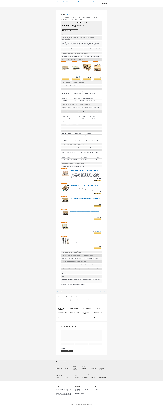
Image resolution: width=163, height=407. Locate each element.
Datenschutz (97, 390)
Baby (58, 1)
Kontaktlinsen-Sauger (86, 374)
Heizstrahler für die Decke (75, 304)
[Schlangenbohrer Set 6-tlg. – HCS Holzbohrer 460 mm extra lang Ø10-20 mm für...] (65, 188)
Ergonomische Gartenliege (61, 317)
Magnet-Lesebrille (94, 374)
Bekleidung (67, 1)
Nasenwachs (67, 374)
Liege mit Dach (97, 308)
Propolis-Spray (75, 377)
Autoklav (66, 377)
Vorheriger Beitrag (60, 291)
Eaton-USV (67, 368)
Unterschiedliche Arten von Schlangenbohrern (70, 29)
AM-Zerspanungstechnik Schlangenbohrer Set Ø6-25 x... (97, 74)
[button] (104, 3)
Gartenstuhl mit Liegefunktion (85, 313)
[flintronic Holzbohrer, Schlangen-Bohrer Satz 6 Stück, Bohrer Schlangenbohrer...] (65, 240)
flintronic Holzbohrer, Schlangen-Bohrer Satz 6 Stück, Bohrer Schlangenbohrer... (84, 238)
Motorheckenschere (102, 377)
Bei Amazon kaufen (76, 79)
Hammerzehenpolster (103, 371)
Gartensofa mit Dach (74, 312)
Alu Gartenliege (85, 316)
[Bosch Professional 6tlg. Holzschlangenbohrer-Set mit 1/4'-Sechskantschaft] (65, 227)
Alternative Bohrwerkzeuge (66, 30)
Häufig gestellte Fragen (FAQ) (67, 33)
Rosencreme (93, 371)
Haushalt (86, 1)
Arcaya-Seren (84, 371)
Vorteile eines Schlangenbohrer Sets (68, 27)
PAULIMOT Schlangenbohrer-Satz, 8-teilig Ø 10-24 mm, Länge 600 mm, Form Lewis (85, 198)
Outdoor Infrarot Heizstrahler (61, 309)
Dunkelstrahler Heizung (98, 299)
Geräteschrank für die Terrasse (98, 317)
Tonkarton (84, 368)
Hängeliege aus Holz (98, 312)
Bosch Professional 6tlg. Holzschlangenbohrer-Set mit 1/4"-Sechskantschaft (84, 224)
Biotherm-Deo (101, 374)
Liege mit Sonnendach (62, 312)
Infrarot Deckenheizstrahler (98, 304)
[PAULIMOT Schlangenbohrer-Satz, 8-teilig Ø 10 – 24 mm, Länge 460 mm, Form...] (65, 213)
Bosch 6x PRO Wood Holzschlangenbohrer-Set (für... (76, 74)
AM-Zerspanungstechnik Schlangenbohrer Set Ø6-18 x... (86, 74)
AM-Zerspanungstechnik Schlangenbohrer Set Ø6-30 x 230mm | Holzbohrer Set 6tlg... (84, 171)
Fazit (62, 34)
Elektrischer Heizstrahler (63, 304)
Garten (82, 1)
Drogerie (72, 1)
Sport (90, 1)
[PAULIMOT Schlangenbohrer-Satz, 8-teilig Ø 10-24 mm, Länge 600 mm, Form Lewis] (65, 200)
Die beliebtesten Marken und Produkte (68, 31)
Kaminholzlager (61, 299)
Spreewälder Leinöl (59, 368)
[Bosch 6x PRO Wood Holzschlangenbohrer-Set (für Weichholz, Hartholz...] (76, 68)
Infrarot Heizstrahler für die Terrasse (87, 304)
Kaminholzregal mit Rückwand (74, 300)
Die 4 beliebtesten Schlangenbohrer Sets (69, 26)
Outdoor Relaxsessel (86, 308)
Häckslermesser (84, 377)
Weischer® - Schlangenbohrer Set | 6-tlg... (65, 74)
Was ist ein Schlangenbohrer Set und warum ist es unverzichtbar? (73, 25)
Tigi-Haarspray (67, 364)
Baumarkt (62, 1)
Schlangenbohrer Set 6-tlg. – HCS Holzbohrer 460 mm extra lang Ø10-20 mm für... (85, 185)
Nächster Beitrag (103, 291)
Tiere (94, 1)
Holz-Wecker (101, 364)
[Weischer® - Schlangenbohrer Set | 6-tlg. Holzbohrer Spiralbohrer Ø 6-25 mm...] (65, 68)
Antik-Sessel (75, 371)
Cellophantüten (93, 368)
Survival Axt (93, 377)
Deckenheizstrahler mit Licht (87, 300)
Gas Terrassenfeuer (74, 308)
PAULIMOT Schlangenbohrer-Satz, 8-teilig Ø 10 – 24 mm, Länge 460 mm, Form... (84, 211)
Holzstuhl (92, 364)
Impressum (97, 389)
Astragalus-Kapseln (68, 371)
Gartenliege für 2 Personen (73, 317)
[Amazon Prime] (77, 76)
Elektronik (77, 1)
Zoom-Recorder (59, 371)
